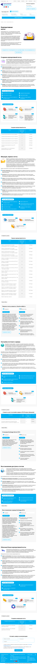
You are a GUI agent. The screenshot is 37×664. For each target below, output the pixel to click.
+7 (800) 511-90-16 (5, 15)
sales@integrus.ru (32, 15)
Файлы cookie (3, 657)
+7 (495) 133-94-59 (15, 656)
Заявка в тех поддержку (31, 8)
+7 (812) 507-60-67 (29, 6)
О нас (34, 1)
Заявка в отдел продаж (18, 17)
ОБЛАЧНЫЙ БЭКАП (18, 52)
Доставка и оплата (4, 658)
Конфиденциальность (4, 654)
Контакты (30, 1)
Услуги (15, 1)
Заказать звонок (15, 11)
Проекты (22, 1)
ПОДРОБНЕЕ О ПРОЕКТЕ (6, 332)
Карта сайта (3, 661)
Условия (2, 655)
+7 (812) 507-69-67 (15, 654)
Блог (26, 1)
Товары (18, 1)
